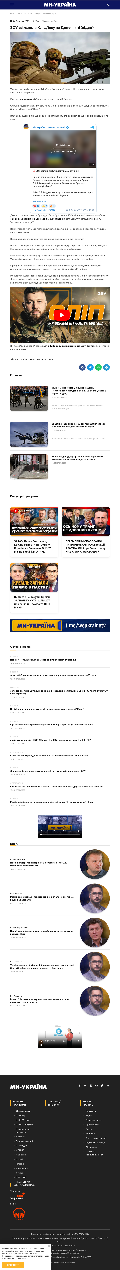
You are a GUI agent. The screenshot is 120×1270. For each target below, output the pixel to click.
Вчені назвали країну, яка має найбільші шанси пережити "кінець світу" (49, 755)
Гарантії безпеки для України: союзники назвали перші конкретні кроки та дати (40, 1000)
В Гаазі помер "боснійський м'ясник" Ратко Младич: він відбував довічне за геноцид (56, 786)
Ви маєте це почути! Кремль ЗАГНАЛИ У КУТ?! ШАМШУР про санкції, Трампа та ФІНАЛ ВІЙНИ (33, 602)
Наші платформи (24, 1185)
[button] (82, 367)
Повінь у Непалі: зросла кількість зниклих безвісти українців (43, 659)
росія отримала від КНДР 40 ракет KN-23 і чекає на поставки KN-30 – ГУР (50, 740)
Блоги (14, 843)
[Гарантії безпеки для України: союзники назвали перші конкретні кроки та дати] (95, 1001)
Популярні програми (24, 496)
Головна (14, 13)
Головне (14, 687)
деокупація (47, 359)
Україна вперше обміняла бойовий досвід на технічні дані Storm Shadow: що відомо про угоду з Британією (42, 966)
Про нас (88, 1104)
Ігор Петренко (16, 893)
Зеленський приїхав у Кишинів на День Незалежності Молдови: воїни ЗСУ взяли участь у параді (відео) (79, 391)
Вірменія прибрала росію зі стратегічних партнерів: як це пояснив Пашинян (51, 724)
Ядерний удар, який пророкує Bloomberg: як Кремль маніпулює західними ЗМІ (38, 864)
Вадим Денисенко (18, 859)
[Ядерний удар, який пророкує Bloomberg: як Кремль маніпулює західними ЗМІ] (95, 864)
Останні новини (20, 646)
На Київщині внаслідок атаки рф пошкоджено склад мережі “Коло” (47, 709)
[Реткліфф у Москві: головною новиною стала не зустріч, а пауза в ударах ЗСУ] (95, 898)
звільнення (34, 359)
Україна (23, 359)
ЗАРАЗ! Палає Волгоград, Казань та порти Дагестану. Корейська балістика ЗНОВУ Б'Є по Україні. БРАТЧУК (32, 546)
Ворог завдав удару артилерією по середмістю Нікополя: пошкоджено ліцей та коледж (78, 458)
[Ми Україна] (60, 4)
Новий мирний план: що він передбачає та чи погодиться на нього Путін (41, 932)
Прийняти (13, 1265)
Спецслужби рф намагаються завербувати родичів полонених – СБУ (48, 771)
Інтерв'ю (53, 1104)
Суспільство (16, 752)
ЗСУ (16, 359)
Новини (14, 656)
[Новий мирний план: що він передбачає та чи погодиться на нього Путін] (95, 932)
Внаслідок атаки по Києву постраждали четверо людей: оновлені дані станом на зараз (78, 425)
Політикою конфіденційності (15, 1258)
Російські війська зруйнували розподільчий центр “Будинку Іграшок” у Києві (52, 802)
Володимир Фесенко (19, 928)
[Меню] (12, 5)
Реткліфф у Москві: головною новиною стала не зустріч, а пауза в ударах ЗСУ (42, 898)
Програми (19, 1104)
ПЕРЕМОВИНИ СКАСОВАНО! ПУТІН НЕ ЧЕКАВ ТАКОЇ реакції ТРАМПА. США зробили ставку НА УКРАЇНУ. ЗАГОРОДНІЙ (85, 546)
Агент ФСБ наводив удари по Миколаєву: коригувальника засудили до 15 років (53, 675)
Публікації (54, 1101)
